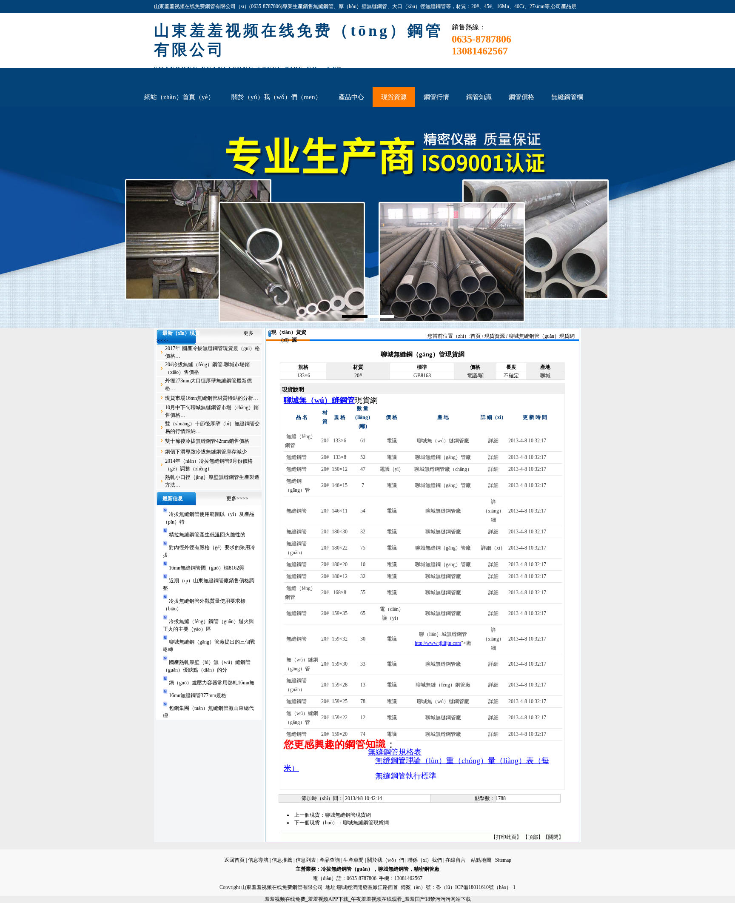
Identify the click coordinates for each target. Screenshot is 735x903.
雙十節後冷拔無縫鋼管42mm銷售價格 (207, 441)
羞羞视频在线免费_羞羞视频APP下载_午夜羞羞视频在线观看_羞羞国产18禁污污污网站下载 (368, 899)
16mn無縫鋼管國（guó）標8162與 (206, 568)
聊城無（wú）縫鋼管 (319, 400)
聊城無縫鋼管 (393, 869)
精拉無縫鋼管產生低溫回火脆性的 (207, 535)
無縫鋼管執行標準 (405, 776)
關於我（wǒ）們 (385, 860)
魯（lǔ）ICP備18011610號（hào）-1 (476, 887)
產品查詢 (329, 860)
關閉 (553, 837)
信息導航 (258, 860)
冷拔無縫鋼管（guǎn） (347, 869)
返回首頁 (234, 860)
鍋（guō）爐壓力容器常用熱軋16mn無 (211, 683)
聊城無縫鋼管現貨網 (348, 815)
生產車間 (353, 860)
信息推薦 (282, 860)
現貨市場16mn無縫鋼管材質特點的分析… (211, 398)
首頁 (475, 336)
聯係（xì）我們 (424, 860)
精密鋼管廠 (426, 869)
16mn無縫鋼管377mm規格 (197, 695)
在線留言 (455, 860)
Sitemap (503, 860)
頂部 (533, 837)
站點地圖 (481, 860)
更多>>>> (237, 498)
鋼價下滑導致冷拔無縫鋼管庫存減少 (206, 452)
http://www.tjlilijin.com (438, 643)
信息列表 (306, 860)
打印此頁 (506, 837)
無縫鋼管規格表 (395, 752)
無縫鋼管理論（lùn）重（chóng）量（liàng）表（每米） (416, 764)
